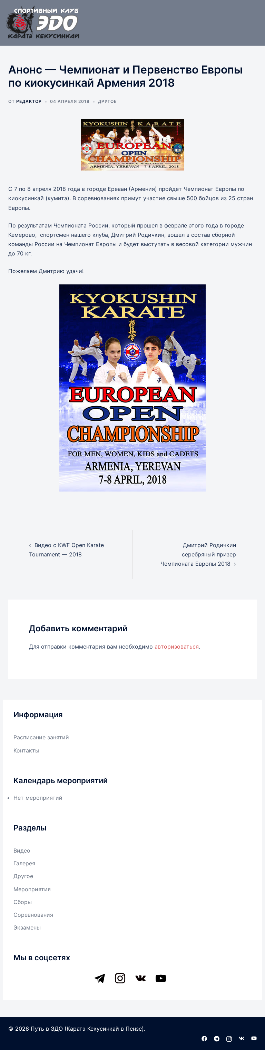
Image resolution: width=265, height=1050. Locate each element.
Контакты (26, 750)
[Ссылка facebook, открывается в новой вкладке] (204, 1037)
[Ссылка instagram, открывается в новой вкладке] (229, 1037)
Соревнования (33, 914)
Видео (21, 850)
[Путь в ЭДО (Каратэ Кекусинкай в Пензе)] (43, 21)
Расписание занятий (41, 737)
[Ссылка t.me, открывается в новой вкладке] (216, 1037)
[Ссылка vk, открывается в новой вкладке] (241, 1037)
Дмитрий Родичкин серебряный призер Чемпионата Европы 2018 (198, 554)
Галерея (24, 863)
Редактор (29, 101)
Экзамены (27, 927)
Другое (107, 101)
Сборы (22, 901)
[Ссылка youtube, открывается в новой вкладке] (254, 1037)
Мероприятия (32, 889)
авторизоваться (177, 646)
